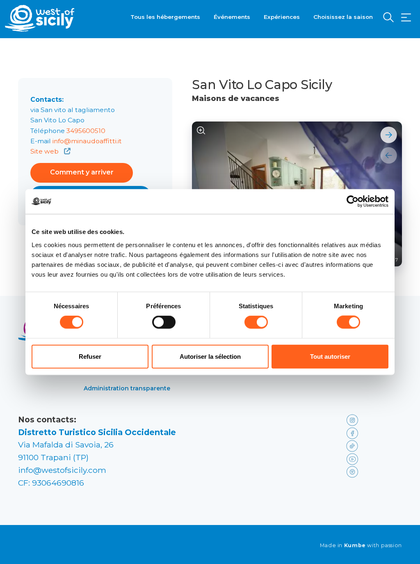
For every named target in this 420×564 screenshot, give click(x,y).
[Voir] (201, 131)
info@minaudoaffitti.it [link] (87, 141)
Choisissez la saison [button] (343, 17)
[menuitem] (165, 16)
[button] (406, 17)
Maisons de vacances (235, 98)
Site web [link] (45, 151)
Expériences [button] (282, 17)
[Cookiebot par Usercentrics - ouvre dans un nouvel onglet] (352, 201)
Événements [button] (232, 17)
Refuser (90, 356)
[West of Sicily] (40, 18)
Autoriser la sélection (210, 356)
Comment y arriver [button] (82, 172)
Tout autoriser (330, 356)
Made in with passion (361, 545)
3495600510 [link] (85, 131)
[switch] (164, 322)
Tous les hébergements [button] (165, 17)
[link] (372, 419)
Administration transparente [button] (127, 388)
